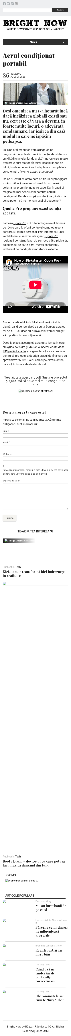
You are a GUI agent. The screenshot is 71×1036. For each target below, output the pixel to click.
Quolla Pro (12, 208)
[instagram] (16, 4)
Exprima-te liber (11, 480)
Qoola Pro (19, 223)
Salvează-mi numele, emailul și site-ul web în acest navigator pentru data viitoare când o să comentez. (35, 471)
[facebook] (4, 4)
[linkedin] (12, 4)
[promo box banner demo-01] (22, 880)
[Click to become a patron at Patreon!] (36, 390)
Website (7, 454)
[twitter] (8, 4)
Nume (7, 431)
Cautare (60, 10)
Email (6, 442)
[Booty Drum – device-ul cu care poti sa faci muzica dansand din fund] (35, 584)
